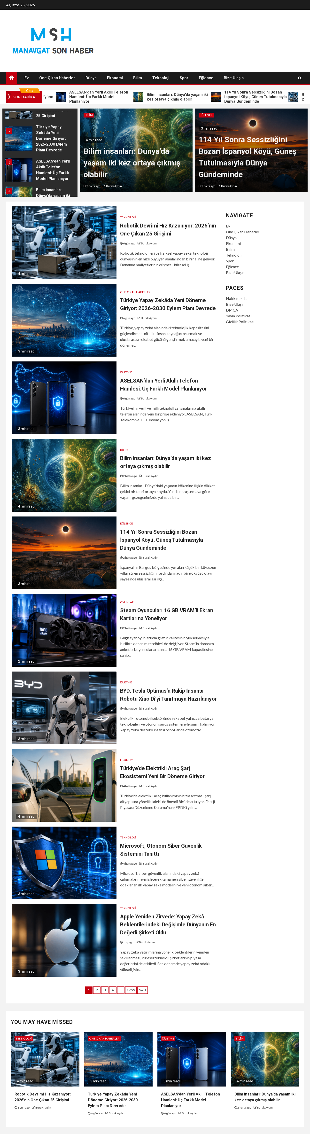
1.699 (131, 990)
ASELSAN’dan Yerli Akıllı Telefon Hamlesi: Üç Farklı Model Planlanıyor (66, 97)
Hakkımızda (236, 298)
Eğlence (206, 78)
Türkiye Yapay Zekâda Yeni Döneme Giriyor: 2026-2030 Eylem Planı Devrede (51, 138)
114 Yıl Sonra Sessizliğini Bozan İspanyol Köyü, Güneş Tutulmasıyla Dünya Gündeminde (223, 97)
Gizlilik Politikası (240, 321)
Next (142, 990)
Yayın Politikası (238, 315)
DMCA (232, 310)
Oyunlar (127, 602)
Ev (26, 78)
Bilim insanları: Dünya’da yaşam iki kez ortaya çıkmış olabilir (145, 97)
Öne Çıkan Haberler (57, 78)
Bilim (137, 78)
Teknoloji (160, 78)
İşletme (126, 372)
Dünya (91, 78)
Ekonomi (115, 78)
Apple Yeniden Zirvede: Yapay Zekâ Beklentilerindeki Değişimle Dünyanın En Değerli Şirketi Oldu (168, 925)
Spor (184, 78)
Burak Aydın (114, 186)
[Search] (300, 78)
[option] (40, 140)
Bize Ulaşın (234, 78)
